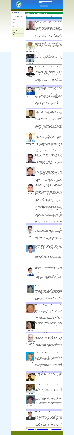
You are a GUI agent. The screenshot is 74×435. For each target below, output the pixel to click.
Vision (18, 10)
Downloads (14, 36)
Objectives (23, 10)
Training (34, 10)
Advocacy (14, 15)
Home (54, 1)
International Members (57, 16)
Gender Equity (15, 22)
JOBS (13, 34)
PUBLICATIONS (15, 30)
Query (61, 1)
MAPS (45, 10)
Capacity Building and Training (17, 16)
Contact (58, 1)
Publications (40, 10)
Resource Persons (51, 10)
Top (61, 430)
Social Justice (15, 23)
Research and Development (17, 26)
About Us (13, 10)
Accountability (15, 19)
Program (29, 10)
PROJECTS (14, 32)
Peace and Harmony (16, 25)
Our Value (58, 10)
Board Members (31, 16)
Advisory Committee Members (43, 16)
